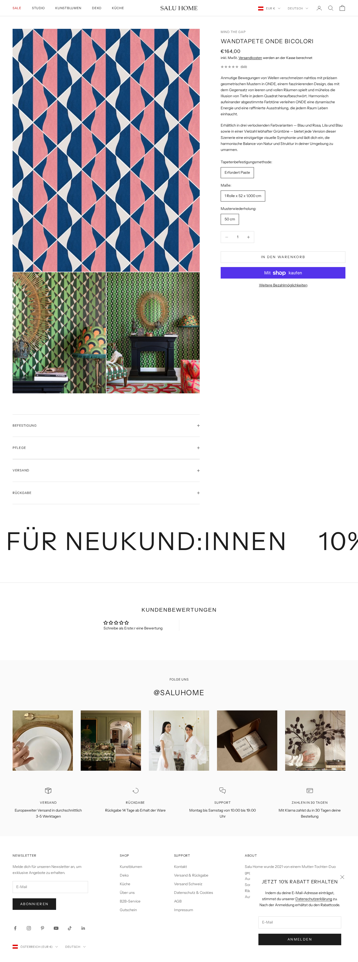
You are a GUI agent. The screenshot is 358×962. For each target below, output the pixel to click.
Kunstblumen (68, 8)
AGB (178, 901)
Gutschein (128, 909)
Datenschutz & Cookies (193, 892)
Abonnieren (34, 904)
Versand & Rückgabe (191, 875)
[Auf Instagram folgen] (28, 928)
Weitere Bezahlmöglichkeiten (283, 285)
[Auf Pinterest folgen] (42, 928)
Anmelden (300, 939)
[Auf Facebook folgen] (15, 928)
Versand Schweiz (188, 884)
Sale (17, 8)
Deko (96, 8)
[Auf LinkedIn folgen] (83, 928)
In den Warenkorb (283, 257)
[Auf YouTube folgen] (56, 928)
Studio (38, 8)
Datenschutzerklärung (313, 898)
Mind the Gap (233, 32)
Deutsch (295, 8)
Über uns (127, 892)
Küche (118, 8)
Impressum (183, 909)
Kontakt (180, 866)
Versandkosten (250, 58)
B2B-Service (130, 901)
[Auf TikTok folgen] (69, 928)
